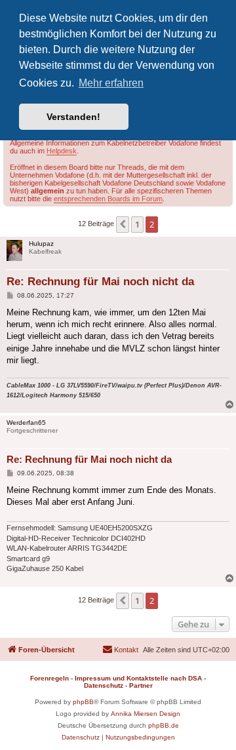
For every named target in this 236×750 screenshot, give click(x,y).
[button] (122, 224)
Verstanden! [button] (73, 116)
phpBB (83, 701)
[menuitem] (120, 650)
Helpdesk (62, 151)
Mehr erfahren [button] (111, 83)
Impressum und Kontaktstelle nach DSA (138, 678)
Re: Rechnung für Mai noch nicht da (100, 281)
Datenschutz (103, 685)
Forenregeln (49, 678)
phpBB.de (163, 725)
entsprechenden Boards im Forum (108, 199)
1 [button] (137, 224)
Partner (141, 685)
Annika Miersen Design (145, 713)
